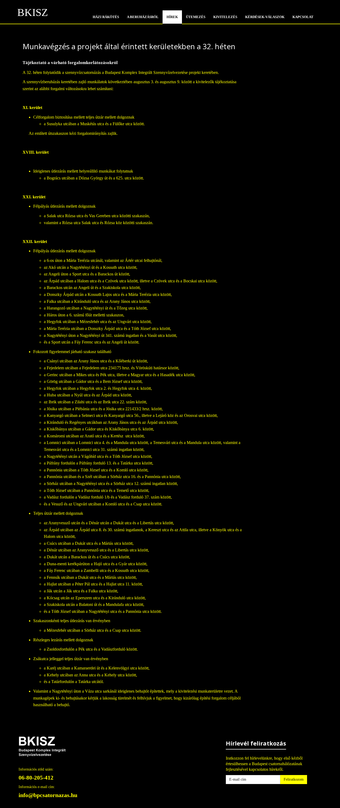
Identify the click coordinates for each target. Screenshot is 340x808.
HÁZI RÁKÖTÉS (106, 17)
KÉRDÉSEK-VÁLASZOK (264, 17)
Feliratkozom (294, 779)
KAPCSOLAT (302, 17)
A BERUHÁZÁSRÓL (143, 17)
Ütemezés (195, 17)
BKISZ (32, 14)
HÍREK (172, 17)
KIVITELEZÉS (225, 17)
